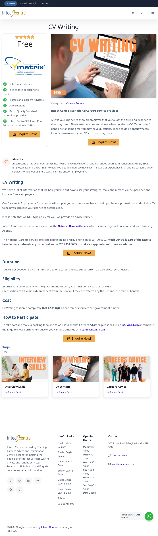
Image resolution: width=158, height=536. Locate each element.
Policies (61, 498)
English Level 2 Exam (65, 472)
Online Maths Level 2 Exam (64, 481)
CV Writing (63, 386)
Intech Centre (49, 527)
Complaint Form (66, 504)
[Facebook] (10, 480)
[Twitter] (19, 480)
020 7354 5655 (119, 455)
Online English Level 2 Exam (65, 491)
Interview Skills (15, 386)
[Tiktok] (19, 489)
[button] (143, 13)
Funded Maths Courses (65, 445)
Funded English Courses (65, 454)
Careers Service (75, 103)
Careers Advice (116, 386)
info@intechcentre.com (92, 329)
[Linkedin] (28, 480)
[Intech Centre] (14, 13)
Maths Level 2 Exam (65, 463)
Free (5, 352)
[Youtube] (37, 480)
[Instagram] (10, 489)
